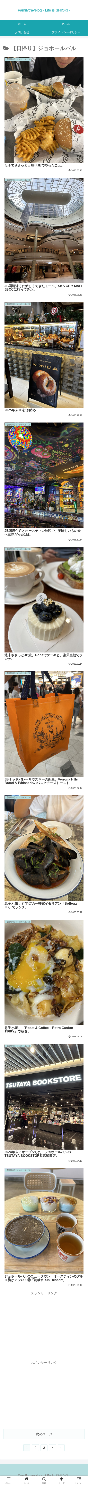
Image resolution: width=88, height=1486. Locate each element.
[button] (79, 785)
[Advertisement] (44, 1325)
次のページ (44, 1434)
